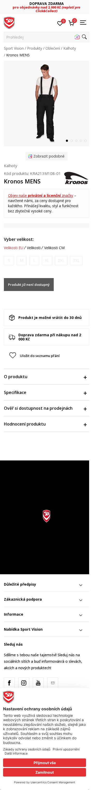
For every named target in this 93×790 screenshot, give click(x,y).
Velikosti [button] (34, 248)
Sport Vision (14, 48)
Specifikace (15, 392)
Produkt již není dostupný (29, 284)
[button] (46, 37)
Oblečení (52, 48)
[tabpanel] (46, 103)
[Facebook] (9, 683)
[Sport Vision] (9, 22)
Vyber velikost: (19, 239)
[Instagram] (24, 683)
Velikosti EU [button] (13, 248)
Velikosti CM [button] (54, 248)
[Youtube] (38, 683)
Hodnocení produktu (25, 424)
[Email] (53, 683)
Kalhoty (69, 48)
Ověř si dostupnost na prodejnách (38, 408)
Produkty (34, 48)
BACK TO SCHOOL (59, 5)
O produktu (15, 376)
